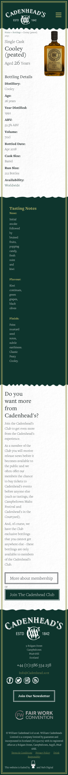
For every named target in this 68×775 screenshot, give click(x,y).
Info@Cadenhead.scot (34, 673)
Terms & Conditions (21, 752)
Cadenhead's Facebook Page (10, 680)
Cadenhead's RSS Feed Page (35, 680)
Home (7, 32)
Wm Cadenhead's (26, 17)
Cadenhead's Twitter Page (18, 680)
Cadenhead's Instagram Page (27, 680)
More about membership (31, 578)
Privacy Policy (43, 752)
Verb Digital (47, 767)
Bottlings (17, 32)
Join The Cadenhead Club (32, 594)
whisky (33, 764)
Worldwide (12, 185)
